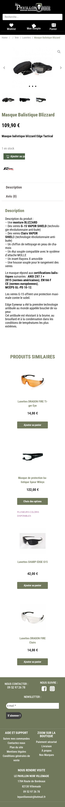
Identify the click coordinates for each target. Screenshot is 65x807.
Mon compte (34, 28)
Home (5, 37)
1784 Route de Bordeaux (31, 781)
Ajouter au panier (17, 156)
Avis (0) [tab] (11, 196)
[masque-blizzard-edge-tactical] (32, 67)
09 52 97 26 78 (16, 687)
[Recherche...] (32, 17)
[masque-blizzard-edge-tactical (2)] (24, 99)
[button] (4, 67)
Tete (17, 37)
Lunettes (26, 37)
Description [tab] (14, 187)
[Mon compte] (34, 26)
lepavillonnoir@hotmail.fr (31, 797)
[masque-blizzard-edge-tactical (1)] (40, 99)
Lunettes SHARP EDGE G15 (33, 562)
